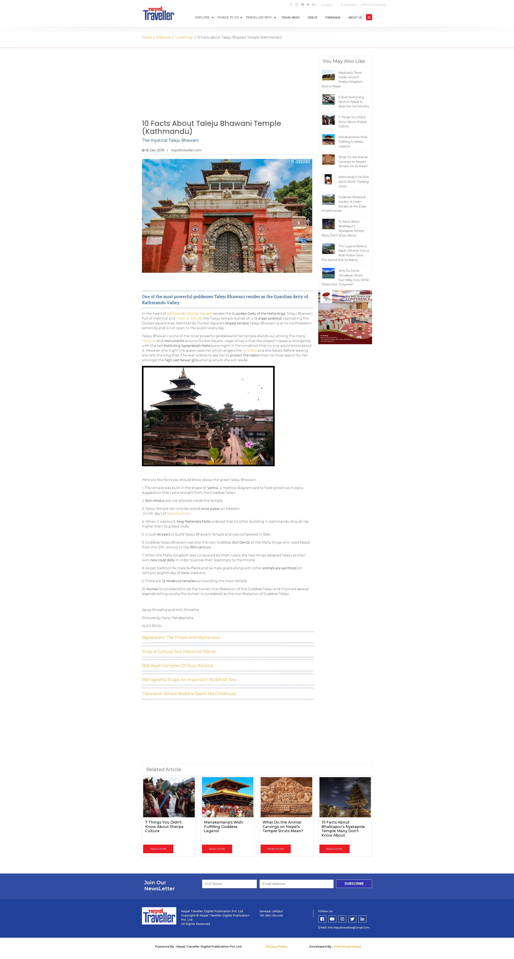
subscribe (354, 884)
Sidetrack (163, 37)
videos (312, 17)
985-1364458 (274, 915)
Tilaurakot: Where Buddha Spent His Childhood (189, 693)
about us (355, 17)
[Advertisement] (227, 87)
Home (147, 37)
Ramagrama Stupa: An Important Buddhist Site (189, 679)
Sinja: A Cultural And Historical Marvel (179, 651)
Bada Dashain (179, 513)
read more (158, 848)
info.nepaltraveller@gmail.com (348, 927)
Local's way (184, 37)
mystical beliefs (189, 318)
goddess (250, 350)
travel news (290, 17)
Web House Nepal (347, 946)
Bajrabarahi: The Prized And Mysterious (181, 637)
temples (149, 341)
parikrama (332, 17)
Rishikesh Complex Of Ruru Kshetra (177, 665)
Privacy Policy (277, 946)
